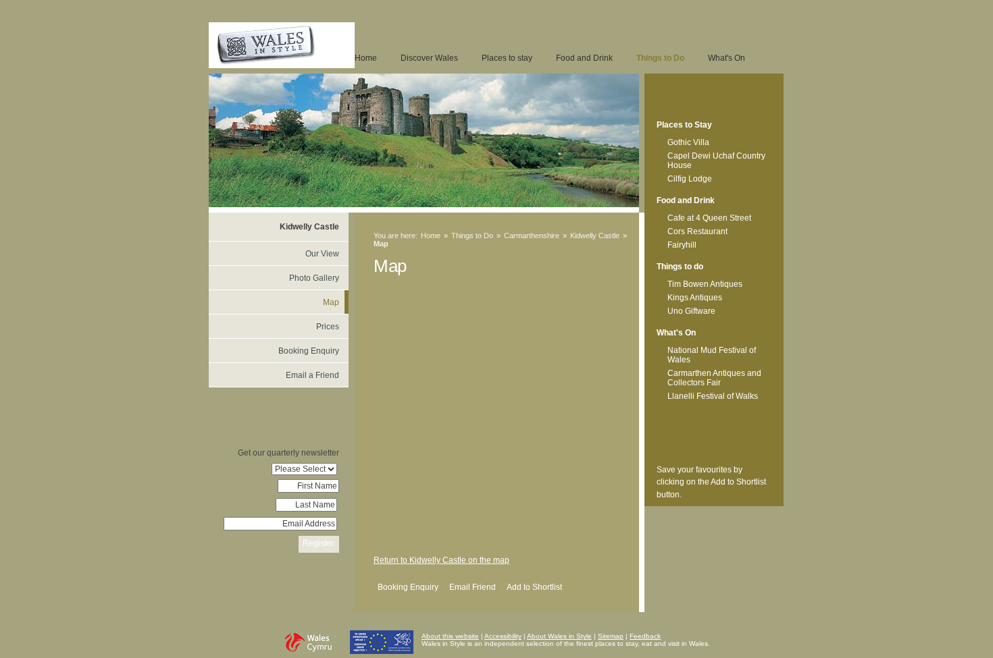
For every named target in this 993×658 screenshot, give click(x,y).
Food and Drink (584, 58)
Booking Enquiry (408, 587)
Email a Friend (312, 375)
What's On (726, 58)
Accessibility (502, 636)
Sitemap (610, 636)
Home (366, 58)
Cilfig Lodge (689, 179)
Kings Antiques (694, 297)
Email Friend (472, 587)
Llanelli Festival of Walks (712, 396)
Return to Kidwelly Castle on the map (441, 560)
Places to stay (507, 58)
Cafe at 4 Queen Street (709, 218)
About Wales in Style (559, 636)
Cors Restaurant (697, 231)
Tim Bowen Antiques (704, 284)
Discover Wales (429, 58)
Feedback (645, 636)
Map (331, 302)
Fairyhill (681, 245)
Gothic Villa (688, 142)
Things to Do (660, 58)
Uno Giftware (691, 311)
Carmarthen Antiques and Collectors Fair (714, 377)
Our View (322, 253)
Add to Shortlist (534, 587)
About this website (450, 636)
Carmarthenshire (531, 235)
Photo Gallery (314, 278)
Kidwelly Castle (594, 235)
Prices (327, 326)
